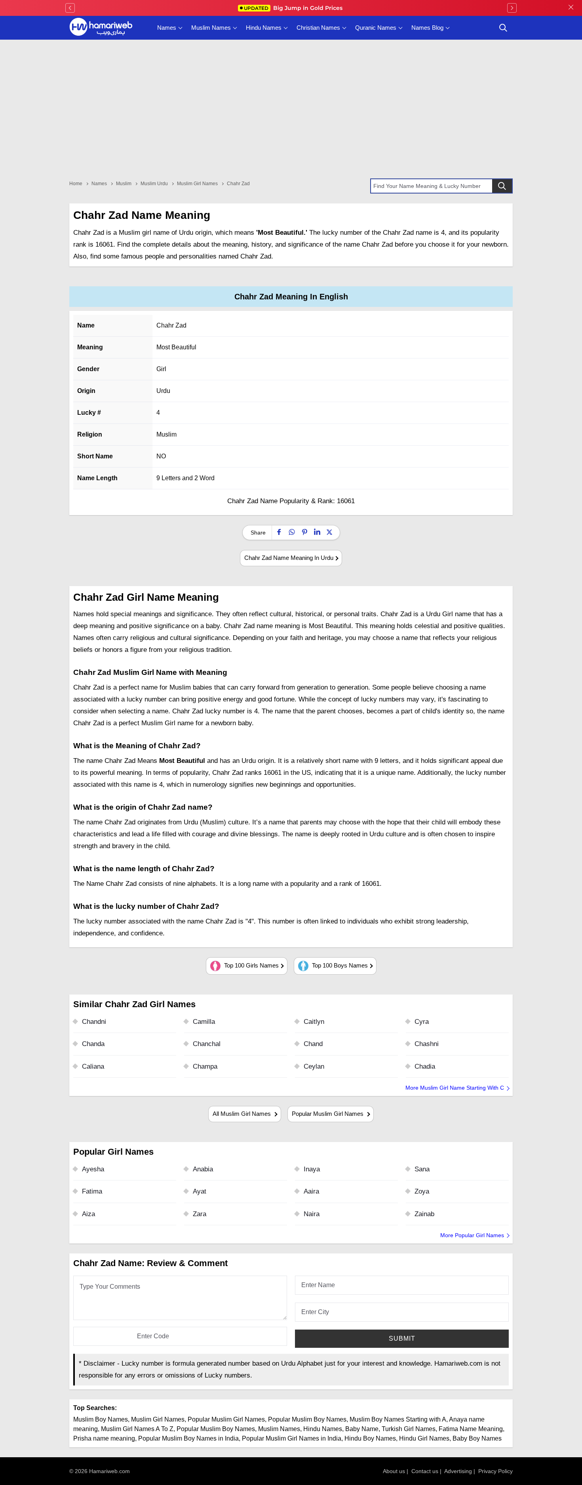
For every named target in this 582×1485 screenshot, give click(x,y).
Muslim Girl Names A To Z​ (137, 1429)
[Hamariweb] (101, 28)
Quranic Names (375, 27)
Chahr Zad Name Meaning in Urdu (288, 557)
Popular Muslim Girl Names (328, 1113)
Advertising (458, 1471)
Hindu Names (263, 27)
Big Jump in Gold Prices (294, 7)
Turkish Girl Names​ (409, 1429)
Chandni (94, 1021)
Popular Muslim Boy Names (307, 1419)
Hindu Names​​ (322, 1429)
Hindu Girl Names (424, 1438)
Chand (313, 1044)
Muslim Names (211, 27)
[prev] (70, 8)
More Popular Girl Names (472, 1235)
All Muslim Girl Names (242, 1113)
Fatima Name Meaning (471, 1429)
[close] (571, 8)
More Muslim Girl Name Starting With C (454, 1088)
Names (166, 27)
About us (394, 1471)
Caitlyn (314, 1021)
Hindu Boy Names (370, 1438)
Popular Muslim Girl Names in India (291, 1438)
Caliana (93, 1066)
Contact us (424, 1471)
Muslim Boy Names (100, 1419)
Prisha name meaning (104, 1438)
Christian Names (318, 27)
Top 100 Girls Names (251, 965)
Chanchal (207, 1044)
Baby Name (361, 1429)
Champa (205, 1066)
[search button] (503, 27)
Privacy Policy (495, 1471)
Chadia (425, 1066)
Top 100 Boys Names (339, 965)
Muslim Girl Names (157, 1419)
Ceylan (314, 1066)
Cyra (422, 1021)
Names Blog (427, 27)
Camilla (204, 1021)
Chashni (427, 1044)
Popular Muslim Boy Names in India (188, 1438)
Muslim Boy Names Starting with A (398, 1419)
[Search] (502, 186)
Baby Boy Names (477, 1438)
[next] (512, 8)
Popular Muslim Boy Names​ (216, 1429)
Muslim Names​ (279, 1429)
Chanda (93, 1044)
